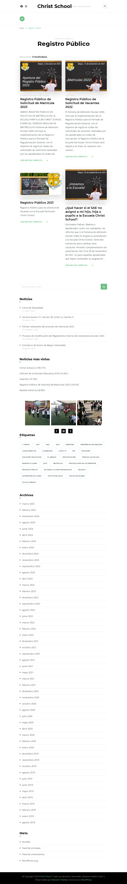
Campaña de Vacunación (91, 444)
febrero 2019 (29, 809)
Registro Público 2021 (37, 202)
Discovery (86, 451)
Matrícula (58, 463)
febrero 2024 (29, 541)
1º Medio (26, 444)
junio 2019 (27, 784)
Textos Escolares (77, 476)
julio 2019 (27, 778)
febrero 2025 (29, 509)
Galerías (24, 379)
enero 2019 (28, 816)
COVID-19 (62, 451)
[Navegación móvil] (22, 18)
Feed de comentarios (33, 854)
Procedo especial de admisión (82, 463)
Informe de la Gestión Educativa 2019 (39, 373)
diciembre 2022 (30, 597)
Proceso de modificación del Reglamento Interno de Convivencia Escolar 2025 (63, 335)
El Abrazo (52, 457)
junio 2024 (27, 528)
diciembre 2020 (30, 691)
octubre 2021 (29, 647)
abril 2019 (27, 797)
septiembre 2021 (31, 653)
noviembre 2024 (30, 516)
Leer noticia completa (31, 160)
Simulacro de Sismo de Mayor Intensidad (43, 345)
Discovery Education (31, 457)
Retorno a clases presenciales (58, 470)
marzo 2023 (28, 584)
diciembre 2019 (30, 753)
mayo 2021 (27, 672)
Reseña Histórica (28, 390)
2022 (48, 444)
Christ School (54, 6)
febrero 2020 (29, 741)
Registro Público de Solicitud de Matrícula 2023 (37, 103)
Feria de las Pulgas (90, 457)
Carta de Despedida (32, 307)
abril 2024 (27, 534)
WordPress (86, 879)
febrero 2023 (29, 591)
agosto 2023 (28, 572)
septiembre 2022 (31, 603)
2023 (58, 444)
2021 (38, 444)
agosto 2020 (28, 709)
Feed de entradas (31, 848)
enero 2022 (28, 634)
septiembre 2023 (31, 566)
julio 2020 (27, 716)
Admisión (70, 444)
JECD (45, 463)
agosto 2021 (28, 659)
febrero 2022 (29, 628)
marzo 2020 (28, 734)
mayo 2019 (27, 791)
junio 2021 (27, 666)
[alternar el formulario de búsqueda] (104, 6)
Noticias (69, 95)
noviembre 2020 (30, 697)
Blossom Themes (60, 879)
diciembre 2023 (30, 553)
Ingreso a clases (29, 463)
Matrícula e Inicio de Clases (34, 95)
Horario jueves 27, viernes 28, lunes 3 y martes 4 (47, 317)
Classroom (47, 451)
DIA (73, 451)
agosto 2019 (28, 772)
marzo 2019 (28, 803)
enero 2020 (28, 747)
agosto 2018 (28, 822)
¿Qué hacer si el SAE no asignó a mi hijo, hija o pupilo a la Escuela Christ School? (85, 213)
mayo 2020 (27, 722)
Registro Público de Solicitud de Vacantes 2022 (82, 103)
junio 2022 (27, 616)
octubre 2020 (29, 703)
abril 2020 (27, 728)
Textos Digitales (55, 476)
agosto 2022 (28, 609)
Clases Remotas (29, 451)
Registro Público (30, 470)
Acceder (26, 841)
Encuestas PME (69, 457)
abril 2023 (27, 578)
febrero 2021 (29, 684)
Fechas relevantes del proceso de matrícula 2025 (48, 326)
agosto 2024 (28, 522)
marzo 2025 (28, 503)
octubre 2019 (29, 766)
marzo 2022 (28, 622)
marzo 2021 (28, 678)
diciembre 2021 (30, 641)
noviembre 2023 (30, 560)
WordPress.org (30, 860)
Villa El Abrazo (29, 482)
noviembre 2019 (30, 759)
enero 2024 (28, 547)
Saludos (82, 470)
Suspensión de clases (31, 476)
